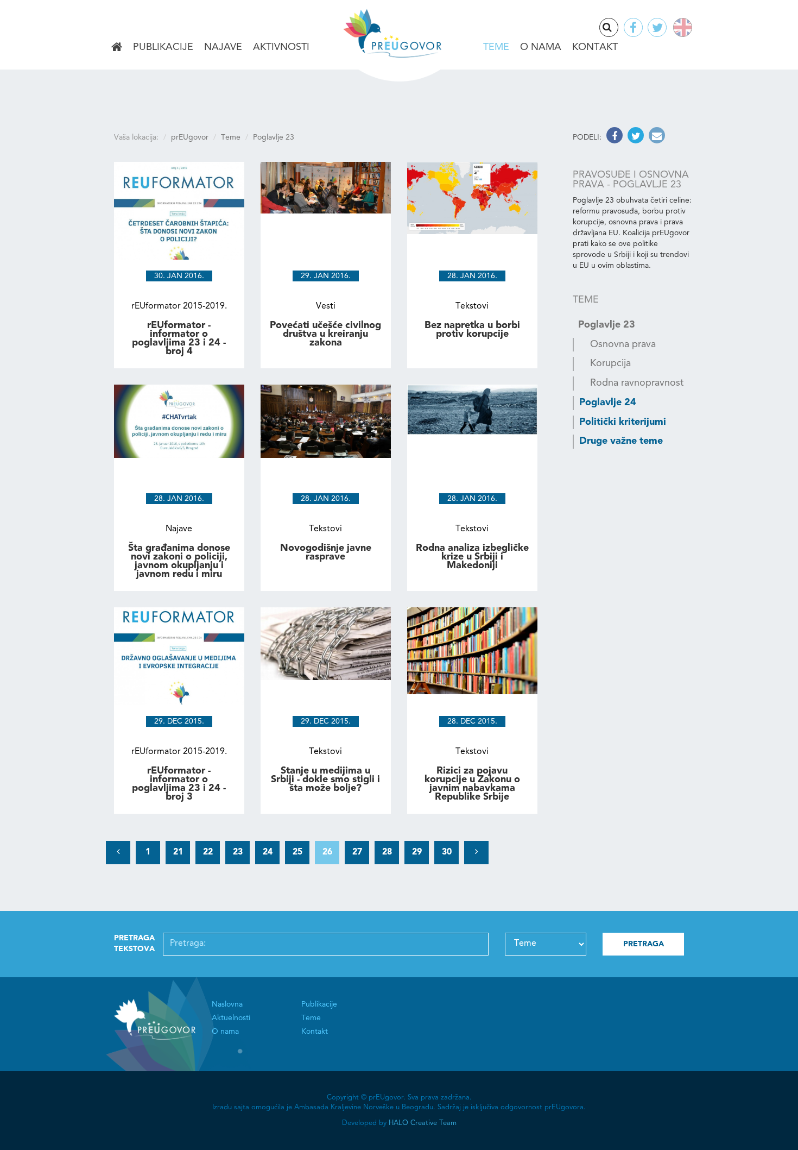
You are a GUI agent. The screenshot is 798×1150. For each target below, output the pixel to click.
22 (208, 852)
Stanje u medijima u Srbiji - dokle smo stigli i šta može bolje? (325, 779)
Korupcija (610, 363)
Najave (223, 47)
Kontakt (595, 47)
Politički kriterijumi (622, 422)
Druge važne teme (621, 441)
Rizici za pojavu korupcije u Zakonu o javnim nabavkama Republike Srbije (472, 784)
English (680, 27)
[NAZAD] (118, 852)
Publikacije (163, 47)
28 (387, 852)
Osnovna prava (623, 344)
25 (297, 852)
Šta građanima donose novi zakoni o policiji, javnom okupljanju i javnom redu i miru (179, 561)
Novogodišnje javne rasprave (325, 552)
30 (447, 852)
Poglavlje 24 (607, 402)
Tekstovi (472, 306)
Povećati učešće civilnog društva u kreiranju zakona (325, 334)
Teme (496, 47)
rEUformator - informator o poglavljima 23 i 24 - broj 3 (179, 784)
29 (417, 852)
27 (357, 852)
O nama (540, 47)
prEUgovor (189, 137)
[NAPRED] (476, 852)
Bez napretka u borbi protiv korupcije (472, 330)
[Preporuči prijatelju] (655, 137)
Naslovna (117, 48)
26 (327, 852)
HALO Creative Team (423, 1123)
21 (178, 852)
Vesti (325, 306)
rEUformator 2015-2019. (179, 306)
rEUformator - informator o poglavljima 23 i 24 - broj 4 (179, 339)
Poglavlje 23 (606, 325)
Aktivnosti (281, 47)
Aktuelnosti (231, 1018)
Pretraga (617, 28)
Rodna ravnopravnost (636, 383)
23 (238, 852)
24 (268, 852)
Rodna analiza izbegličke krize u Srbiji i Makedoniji (472, 556)
